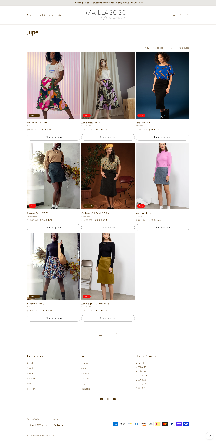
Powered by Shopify (49, 435)
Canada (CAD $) (36, 425)
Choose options (54, 137)
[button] (30, 15)
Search (30, 363)
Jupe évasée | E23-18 (90, 122)
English (57, 425)
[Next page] (116, 333)
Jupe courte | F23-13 (145, 213)
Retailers (31, 388)
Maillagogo (37, 435)
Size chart (31, 378)
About (30, 368)
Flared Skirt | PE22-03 (37, 122)
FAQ (29, 383)
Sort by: (145, 47)
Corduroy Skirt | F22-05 (37, 213)
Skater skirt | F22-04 (36, 303)
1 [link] (100, 333)
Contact (31, 373)
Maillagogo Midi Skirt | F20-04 (95, 213)
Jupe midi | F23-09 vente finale (95, 303)
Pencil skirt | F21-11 (144, 122)
